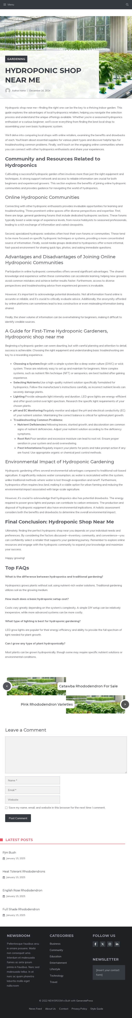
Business (55, 943)
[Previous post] (7, 686)
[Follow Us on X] (102, 944)
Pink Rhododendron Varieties (47, 704)
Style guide (96, 1008)
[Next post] (125, 704)
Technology (56, 975)
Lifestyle (55, 969)
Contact (63, 1008)
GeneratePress (84, 1000)
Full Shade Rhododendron (21, 909)
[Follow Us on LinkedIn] (117, 944)
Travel (53, 982)
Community (56, 950)
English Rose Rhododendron (22, 890)
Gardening (16, 59)
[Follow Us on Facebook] (95, 944)
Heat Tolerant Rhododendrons (24, 871)
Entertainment (58, 962)
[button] (127, 4)
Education (55, 956)
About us (50, 1008)
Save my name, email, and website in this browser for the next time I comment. (57, 807)
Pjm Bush (9, 852)
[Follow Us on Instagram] (110, 944)
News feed (35, 1008)
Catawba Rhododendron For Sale (88, 686)
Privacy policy (79, 1008)
